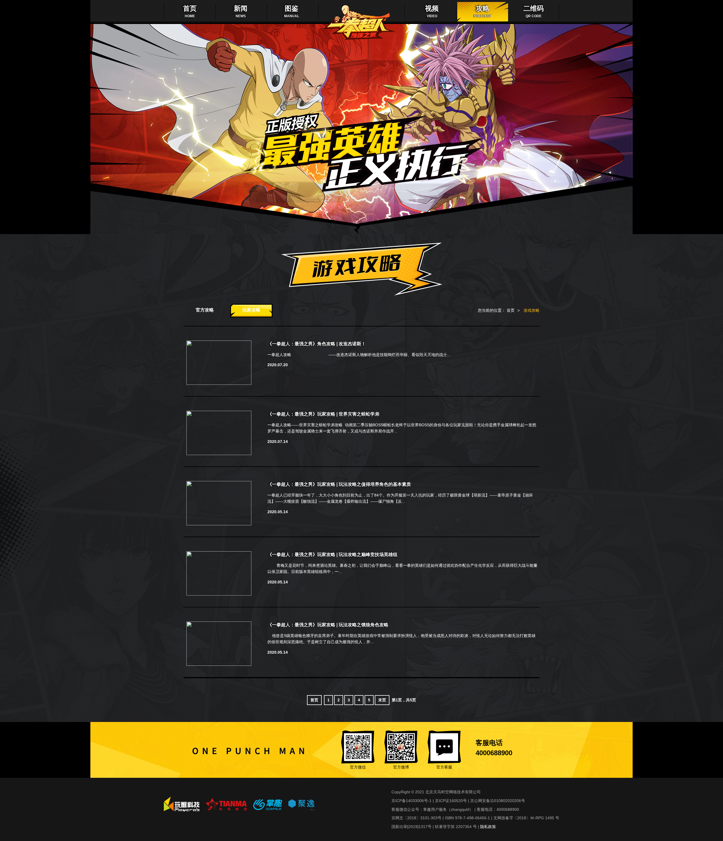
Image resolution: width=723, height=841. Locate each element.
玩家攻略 (251, 310)
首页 (511, 310)
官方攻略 (205, 310)
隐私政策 (488, 826)
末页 (382, 700)
